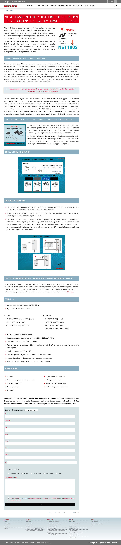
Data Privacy (25, 542)
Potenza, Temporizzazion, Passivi (34, 528)
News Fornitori (94, 521)
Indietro (59, 512)
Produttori (28, 521)
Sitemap (38, 542)
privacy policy (24, 498)
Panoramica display (52, 534)
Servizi (92, 6)
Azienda (45, 6)
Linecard (76, 6)
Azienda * (7, 414)
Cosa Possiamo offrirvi (74, 524)
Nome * (7, 448)
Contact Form (72, 526)
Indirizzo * (8, 420)
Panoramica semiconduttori (54, 524)
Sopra (52, 512)
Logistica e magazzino (74, 535)
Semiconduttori (29, 526)
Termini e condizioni (15, 542)
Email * (7, 454)
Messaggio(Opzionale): (11, 477)
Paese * (7, 441)
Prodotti (84, 6)
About (5, 521)
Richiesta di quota (73, 528)
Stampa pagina (68, 512)
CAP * (6, 427)
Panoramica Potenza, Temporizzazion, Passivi (56, 531)
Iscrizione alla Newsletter (97, 524)
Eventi (92, 526)
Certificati (6, 526)
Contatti (30, 6)
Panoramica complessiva (53, 521)
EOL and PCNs (72, 537)
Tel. (6, 462)
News (38, 6)
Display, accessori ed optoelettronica (34, 530)
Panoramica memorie (52, 526)
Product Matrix (64, 6)
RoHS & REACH (72, 521)
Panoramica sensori (52, 528)
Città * (7, 434)
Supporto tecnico (73, 530)
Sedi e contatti (7, 524)
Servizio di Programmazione (76, 533)
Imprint (32, 542)
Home (6, 10)
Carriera (53, 6)
